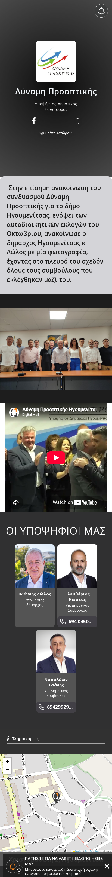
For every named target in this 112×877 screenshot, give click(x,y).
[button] (56, 797)
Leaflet (78, 851)
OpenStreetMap (92, 851)
